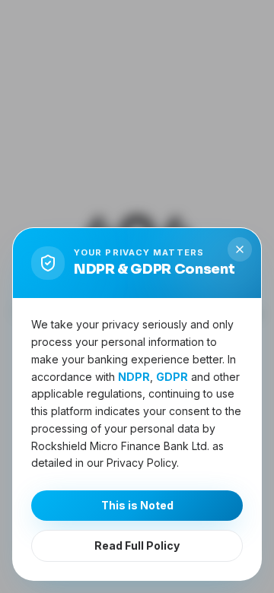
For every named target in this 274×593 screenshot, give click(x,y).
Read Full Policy (137, 545)
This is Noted (137, 505)
